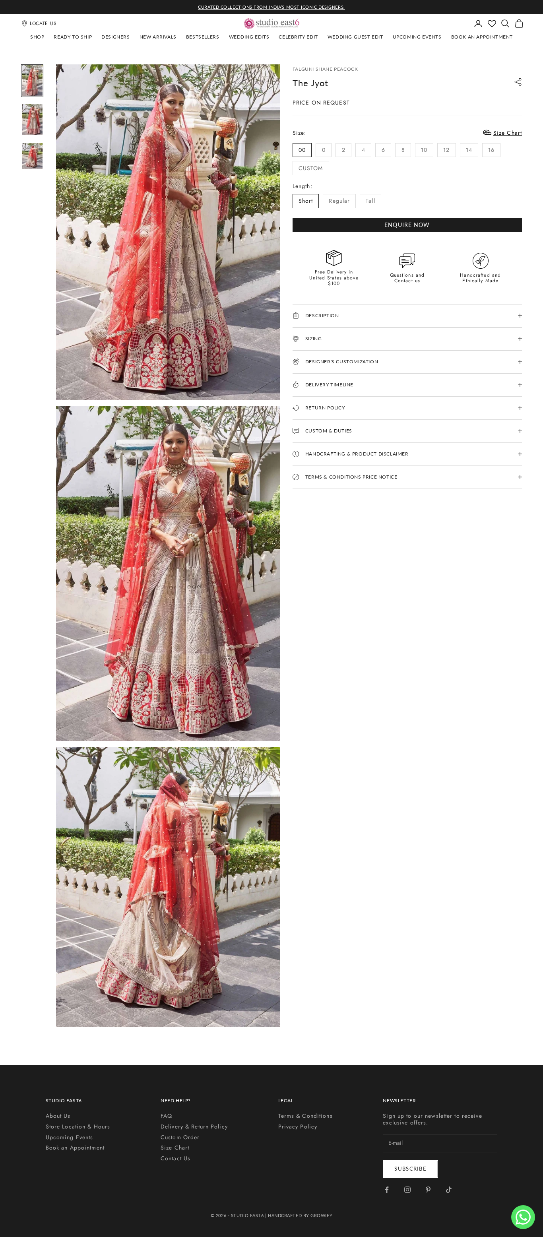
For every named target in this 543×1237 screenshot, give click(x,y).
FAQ (166, 1116)
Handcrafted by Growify (300, 1215)
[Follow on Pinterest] (428, 1190)
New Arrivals (158, 37)
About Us (58, 1116)
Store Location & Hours (78, 1126)
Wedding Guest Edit (355, 37)
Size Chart (175, 1148)
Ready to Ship (73, 37)
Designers (115, 37)
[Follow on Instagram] (407, 1190)
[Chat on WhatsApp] (523, 1217)
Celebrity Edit (298, 37)
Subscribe (410, 1168)
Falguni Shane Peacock (325, 69)
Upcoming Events (417, 37)
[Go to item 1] (32, 80)
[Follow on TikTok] (449, 1190)
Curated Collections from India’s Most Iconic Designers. (271, 7)
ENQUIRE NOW (407, 224)
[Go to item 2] (32, 119)
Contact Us (175, 1158)
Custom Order (180, 1137)
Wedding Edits (249, 37)
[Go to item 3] (32, 156)
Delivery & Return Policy (194, 1126)
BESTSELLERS (202, 37)
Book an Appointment (482, 37)
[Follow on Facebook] (387, 1190)
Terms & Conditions (305, 1116)
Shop (37, 37)
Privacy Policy (298, 1126)
